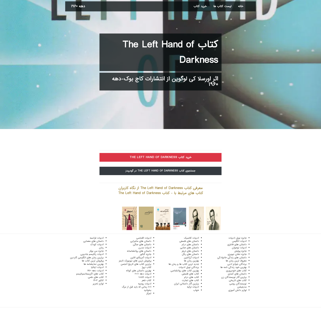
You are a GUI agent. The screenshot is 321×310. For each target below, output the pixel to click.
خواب (196, 290)
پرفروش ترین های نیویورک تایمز (135, 261)
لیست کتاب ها (222, 6)
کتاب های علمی (96, 277)
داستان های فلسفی (189, 241)
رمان (101, 248)
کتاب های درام (191, 277)
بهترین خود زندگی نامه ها (233, 267)
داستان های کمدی (237, 274)
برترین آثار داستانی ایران (186, 284)
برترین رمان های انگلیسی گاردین (87, 257)
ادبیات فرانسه (97, 238)
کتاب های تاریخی (238, 280)
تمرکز (148, 293)
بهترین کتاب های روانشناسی (185, 270)
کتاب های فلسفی (190, 274)
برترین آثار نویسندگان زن (234, 277)
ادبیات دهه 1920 (95, 270)
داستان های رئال (190, 254)
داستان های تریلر (190, 251)
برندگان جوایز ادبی (237, 264)
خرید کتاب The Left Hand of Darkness (160, 157)
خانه (240, 6)
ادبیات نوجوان (239, 248)
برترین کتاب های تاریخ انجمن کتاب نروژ (136, 265)
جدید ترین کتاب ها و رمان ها (184, 264)
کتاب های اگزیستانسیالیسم (90, 274)
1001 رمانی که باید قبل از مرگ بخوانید (136, 288)
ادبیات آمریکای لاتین (140, 257)
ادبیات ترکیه (193, 287)
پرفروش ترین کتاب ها (93, 261)
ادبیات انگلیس (239, 241)
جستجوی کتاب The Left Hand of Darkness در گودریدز (160, 171)
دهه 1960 (78, 6)
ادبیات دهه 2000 (143, 274)
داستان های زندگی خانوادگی (232, 257)
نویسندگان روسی (238, 284)
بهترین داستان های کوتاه (138, 270)
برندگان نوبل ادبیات (189, 267)
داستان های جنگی (142, 244)
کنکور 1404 (98, 280)
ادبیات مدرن (144, 248)
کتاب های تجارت (190, 280)
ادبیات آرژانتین (191, 257)
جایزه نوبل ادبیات (238, 238)
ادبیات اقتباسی (143, 238)
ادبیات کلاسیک (191, 238)
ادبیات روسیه (144, 284)
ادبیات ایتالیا (97, 267)
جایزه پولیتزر (240, 251)
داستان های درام (190, 244)
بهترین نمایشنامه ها (94, 264)
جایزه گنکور (145, 254)
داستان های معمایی (93, 241)
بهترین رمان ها (191, 261)
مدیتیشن (242, 287)
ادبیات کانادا (145, 277)
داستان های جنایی (189, 248)
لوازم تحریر (98, 284)
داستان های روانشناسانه (139, 251)
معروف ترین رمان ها (236, 261)
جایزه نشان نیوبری (237, 254)
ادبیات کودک (97, 244)
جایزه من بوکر (96, 251)
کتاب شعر (146, 280)
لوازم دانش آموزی (237, 290)
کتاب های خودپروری (236, 270)
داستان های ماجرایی (140, 241)
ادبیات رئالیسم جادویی (92, 254)
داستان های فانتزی (237, 244)
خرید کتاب (200, 6)
